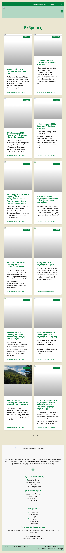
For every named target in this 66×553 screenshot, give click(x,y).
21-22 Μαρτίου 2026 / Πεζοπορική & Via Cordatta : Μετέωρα (16, 264)
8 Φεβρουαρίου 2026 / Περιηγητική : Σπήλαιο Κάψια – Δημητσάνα (17, 135)
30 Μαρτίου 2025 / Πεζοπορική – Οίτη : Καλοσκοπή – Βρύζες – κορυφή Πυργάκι (16, 336)
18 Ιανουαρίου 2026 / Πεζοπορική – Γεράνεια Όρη (17, 71)
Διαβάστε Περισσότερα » (16, 92)
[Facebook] (33, 469)
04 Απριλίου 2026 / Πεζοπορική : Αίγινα (45, 263)
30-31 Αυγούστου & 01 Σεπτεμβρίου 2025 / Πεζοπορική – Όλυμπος (47, 335)
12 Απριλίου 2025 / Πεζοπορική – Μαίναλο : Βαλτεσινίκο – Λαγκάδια (17, 402)
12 (37, 436)
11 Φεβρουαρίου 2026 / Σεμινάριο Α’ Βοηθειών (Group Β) (46, 126)
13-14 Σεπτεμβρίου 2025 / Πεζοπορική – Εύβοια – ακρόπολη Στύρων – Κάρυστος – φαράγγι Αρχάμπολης (47, 404)
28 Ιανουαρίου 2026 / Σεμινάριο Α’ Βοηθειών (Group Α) (46, 62)
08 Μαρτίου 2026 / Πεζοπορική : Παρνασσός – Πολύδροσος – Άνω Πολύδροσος (47, 199)
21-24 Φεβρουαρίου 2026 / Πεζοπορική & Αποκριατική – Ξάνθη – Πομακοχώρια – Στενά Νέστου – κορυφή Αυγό (18, 199)
